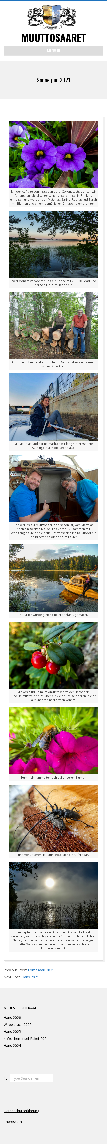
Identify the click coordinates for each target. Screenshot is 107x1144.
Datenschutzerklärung (21, 1110)
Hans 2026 (12, 1017)
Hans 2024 (12, 1045)
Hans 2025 (12, 1031)
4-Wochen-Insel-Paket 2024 (26, 1038)
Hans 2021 (30, 977)
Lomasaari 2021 (41, 970)
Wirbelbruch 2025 (18, 1024)
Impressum (13, 1121)
